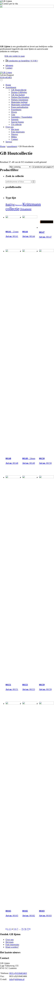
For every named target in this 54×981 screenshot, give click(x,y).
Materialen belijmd (19, 102)
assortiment (12, 146)
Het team (15, 129)
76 (25, 929)
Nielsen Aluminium (19, 100)
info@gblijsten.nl (16, 979)
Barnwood (18, 205)
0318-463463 (6, 77)
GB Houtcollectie (18, 90)
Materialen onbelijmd (20, 105)
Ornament (25, 209)
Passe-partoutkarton (19, 107)
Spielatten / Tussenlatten (21, 117)
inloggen (9, 65)
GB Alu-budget (18, 95)
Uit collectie (16, 124)
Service (9, 142)
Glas (13, 114)
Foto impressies (18, 132)
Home (8, 85)
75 (22, 929)
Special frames (17, 122)
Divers (14, 112)
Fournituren (16, 109)
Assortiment (11, 87)
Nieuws (14, 134)
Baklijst (10, 204)
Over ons (10, 127)
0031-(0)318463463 (18, 973)
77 (28, 929)
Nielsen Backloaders (20, 97)
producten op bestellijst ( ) (22, 61)
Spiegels (14, 119)
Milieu (14, 137)
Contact (9, 68)
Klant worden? (12, 947)
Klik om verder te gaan (15, 56)
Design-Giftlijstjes (19, 92)
